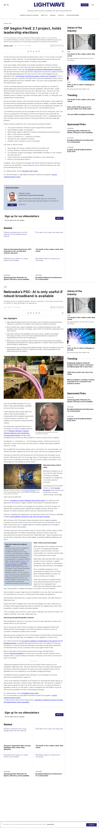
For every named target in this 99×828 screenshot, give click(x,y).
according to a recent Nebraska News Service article (27, 500)
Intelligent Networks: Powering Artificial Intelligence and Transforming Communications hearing (16, 433)
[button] (5, 5)
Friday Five (44, 15)
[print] (62, 51)
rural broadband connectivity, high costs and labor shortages (30, 516)
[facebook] (28, 51)
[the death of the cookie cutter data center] (81, 42)
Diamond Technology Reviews (29, 15)
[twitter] (33, 51)
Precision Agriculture (30, 490)
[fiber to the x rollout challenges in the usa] (81, 73)
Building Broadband (73, 15)
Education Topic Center (30, 171)
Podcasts (61, 15)
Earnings (53, 15)
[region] (49, 825)
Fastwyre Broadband (17, 653)
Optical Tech (7, 23)
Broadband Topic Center (30, 693)
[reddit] (36, 51)
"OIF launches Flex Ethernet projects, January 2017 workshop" (35, 76)
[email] (39, 51)
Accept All (91, 824)
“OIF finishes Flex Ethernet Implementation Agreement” (43, 69)
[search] (8, 5)
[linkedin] (31, 51)
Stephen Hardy (8, 45)
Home (68, 51)
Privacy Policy (50, 824)
